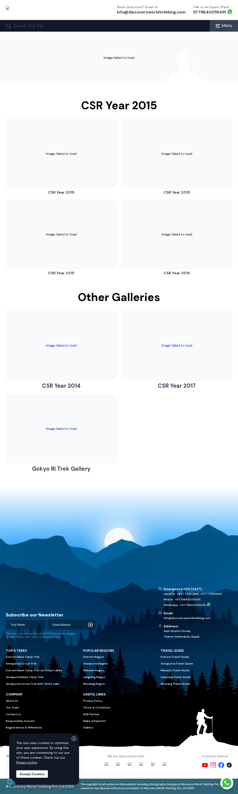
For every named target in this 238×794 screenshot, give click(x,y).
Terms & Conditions (96, 707)
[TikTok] (229, 765)
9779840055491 (209, 12)
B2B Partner (91, 714)
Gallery (88, 727)
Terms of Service (41, 637)
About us (12, 701)
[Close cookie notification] (74, 738)
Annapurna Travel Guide (177, 663)
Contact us (13, 714)
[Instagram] (213, 765)
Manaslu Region (93, 670)
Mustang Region (94, 684)
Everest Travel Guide (175, 657)
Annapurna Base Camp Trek (24, 677)
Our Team (12, 707)
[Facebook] (221, 765)
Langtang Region (94, 677)
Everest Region (93, 657)
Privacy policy (26, 762)
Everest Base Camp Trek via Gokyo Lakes (34, 670)
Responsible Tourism (20, 721)
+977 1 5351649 (211, 594)
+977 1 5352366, (188, 594)
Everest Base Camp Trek (23, 657)
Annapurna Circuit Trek (21, 663)
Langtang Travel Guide (176, 677)
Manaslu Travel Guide (175, 670)
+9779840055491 (188, 599)
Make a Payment (94, 721)
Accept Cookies (32, 774)
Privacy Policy (15, 637)
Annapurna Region (95, 663)
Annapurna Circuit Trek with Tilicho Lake (33, 684)
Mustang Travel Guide (175, 684)
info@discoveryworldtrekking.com (151, 12)
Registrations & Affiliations (24, 727)
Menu (227, 25)
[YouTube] (205, 765)
